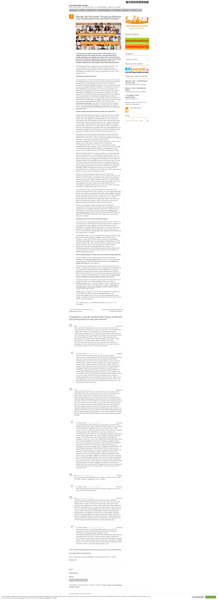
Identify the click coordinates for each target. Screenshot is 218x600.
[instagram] (134, 2)
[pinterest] (132, 2)
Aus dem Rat (109, 302)
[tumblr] (127, 2)
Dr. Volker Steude (83, 302)
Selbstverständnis (104, 10)
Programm (116, 10)
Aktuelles (102, 302)
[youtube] (137, 2)
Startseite (73, 10)
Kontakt (134, 10)
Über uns (126, 10)
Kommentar (73, 560)
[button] (140, 10)
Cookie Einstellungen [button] (198, 597)
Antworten (119, 326)
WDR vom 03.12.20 (87, 251)
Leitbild (82, 10)
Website (71, 577)
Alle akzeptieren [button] (210, 597)
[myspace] (139, 2)
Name (71, 569)
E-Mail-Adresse (74, 573)
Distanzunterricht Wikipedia (83, 103)
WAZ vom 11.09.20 (113, 150)
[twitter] (145, 2)
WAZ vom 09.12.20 (81, 166)
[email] (129, 2)
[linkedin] (142, 2)
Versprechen (91, 10)
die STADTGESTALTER (93, 259)
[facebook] (147, 2)
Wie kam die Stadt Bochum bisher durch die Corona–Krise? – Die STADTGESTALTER (98, 549)
